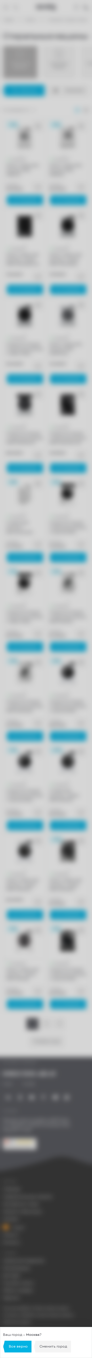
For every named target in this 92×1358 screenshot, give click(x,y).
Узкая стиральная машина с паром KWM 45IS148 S (65, 885)
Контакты (11, 1242)
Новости (10, 1235)
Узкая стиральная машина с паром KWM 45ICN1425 (65, 259)
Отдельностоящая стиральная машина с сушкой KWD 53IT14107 (24, 795)
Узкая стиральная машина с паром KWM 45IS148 (22, 974)
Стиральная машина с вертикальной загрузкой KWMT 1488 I (21, 527)
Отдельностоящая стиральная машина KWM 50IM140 (67, 617)
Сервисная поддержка (23, 1260)
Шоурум (10, 1219)
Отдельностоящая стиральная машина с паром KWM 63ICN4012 (24, 349)
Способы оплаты (18, 1283)
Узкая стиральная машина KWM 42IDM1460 (65, 349)
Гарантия (11, 1298)
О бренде (11, 1189)
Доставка (11, 1275)
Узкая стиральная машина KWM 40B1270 (22, 170)
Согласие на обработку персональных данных (38, 1315)
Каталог (31, 20)
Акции (18, 1227)
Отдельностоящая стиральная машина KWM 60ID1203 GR (67, 438)
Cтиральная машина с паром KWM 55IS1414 (64, 795)
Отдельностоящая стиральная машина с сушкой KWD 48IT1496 (67, 706)
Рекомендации (16, 1268)
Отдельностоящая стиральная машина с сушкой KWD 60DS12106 (67, 527)
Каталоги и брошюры (22, 1211)
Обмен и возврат (18, 1290)
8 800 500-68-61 (29, 1074)
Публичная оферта (17, 1322)
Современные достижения (27, 1197)
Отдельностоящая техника (67, 20)
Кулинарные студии (21, 1204)
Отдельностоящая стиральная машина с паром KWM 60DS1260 (24, 617)
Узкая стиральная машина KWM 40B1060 (65, 170)
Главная (8, 20)
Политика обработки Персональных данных (36, 1308)
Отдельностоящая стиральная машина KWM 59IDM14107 (24, 438)
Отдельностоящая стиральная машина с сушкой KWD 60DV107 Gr (67, 974)
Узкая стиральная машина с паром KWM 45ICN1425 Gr (23, 259)
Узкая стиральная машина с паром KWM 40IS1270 (22, 885)
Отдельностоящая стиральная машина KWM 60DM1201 (24, 706)
